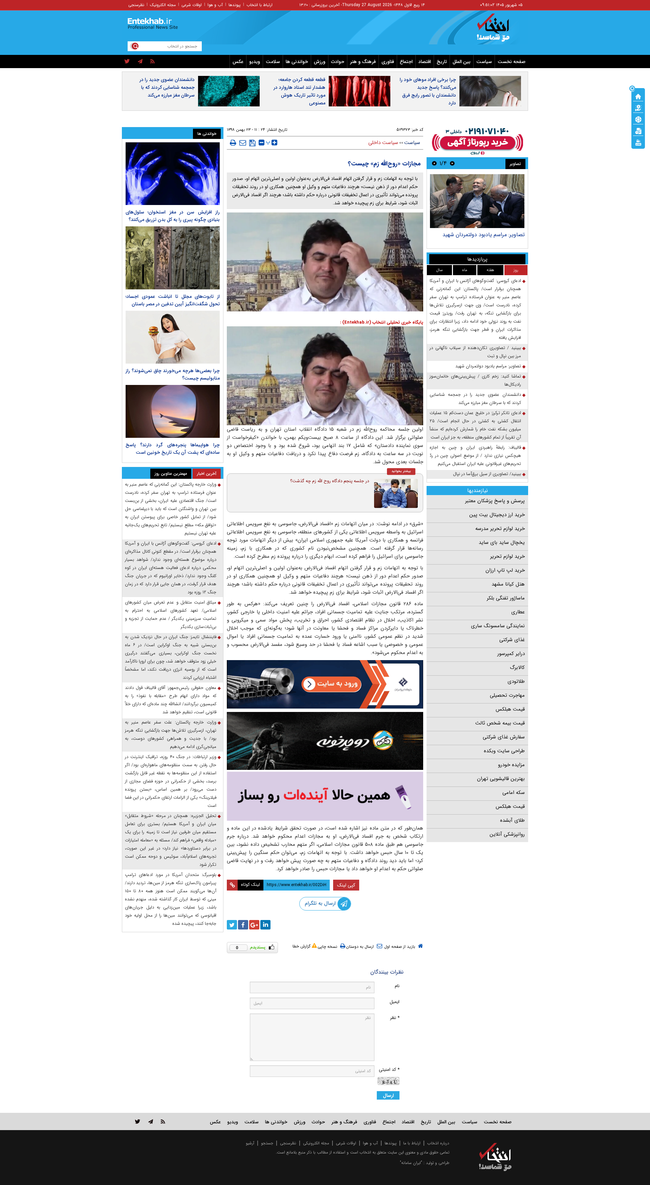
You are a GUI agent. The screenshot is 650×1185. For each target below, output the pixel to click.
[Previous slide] (452, 163)
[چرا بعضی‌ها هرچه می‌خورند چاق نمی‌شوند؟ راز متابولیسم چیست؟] (173, 337)
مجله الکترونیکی (316, 1143)
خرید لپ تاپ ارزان (505, 570)
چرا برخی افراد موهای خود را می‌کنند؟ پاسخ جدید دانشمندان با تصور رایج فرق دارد (428, 91)
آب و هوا (215, 5)
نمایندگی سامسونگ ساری (498, 626)
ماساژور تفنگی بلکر (506, 598)
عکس (238, 61)
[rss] (152, 61)
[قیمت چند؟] (638, 107)
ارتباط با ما (411, 1143)
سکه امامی (513, 793)
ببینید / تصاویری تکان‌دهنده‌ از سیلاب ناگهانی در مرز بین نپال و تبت (475, 352)
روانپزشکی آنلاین (507, 834)
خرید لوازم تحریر (507, 556)
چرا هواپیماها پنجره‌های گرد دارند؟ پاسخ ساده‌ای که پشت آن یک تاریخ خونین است (173, 448)
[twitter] (127, 61)
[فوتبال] (638, 119)
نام (397, 985)
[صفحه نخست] (638, 96)
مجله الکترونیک (163, 5)
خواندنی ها (297, 61)
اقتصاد (424, 61)
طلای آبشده (512, 820)
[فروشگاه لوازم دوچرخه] (325, 741)
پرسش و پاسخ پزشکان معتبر (495, 501)
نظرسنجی (136, 5)
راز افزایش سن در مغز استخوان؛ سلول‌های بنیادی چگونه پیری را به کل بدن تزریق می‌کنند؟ (173, 215)
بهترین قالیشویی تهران (501, 779)
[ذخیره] (252, 143)
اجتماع (406, 61)
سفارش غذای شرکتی (504, 737)
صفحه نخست (511, 61)
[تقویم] (638, 130)
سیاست (484, 61)
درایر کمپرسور (511, 654)
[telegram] (140, 61)
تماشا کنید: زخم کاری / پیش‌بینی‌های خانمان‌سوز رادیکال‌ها (475, 380)
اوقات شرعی (191, 5)
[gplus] (254, 924)
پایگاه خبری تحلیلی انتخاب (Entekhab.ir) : (381, 322)
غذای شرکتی (512, 640)
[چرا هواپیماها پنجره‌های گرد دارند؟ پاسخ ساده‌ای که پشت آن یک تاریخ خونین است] (173, 411)
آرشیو (250, 1143)
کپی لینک (346, 885)
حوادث (337, 61)
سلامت (273, 61)
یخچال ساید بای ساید (502, 542)
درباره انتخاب (438, 1143)
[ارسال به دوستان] (242, 142)
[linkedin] (265, 924)
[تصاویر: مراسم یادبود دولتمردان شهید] (477, 201)
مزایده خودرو (511, 765)
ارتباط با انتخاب (259, 5)
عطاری (518, 612)
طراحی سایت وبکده (504, 751)
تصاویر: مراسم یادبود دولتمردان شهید (483, 234)
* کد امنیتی (389, 1069)
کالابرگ (517, 667)
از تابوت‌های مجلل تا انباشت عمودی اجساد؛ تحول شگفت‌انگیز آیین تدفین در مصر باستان (173, 300)
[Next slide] (434, 163)
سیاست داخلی (383, 143)
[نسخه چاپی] (233, 142)
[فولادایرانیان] (325, 684)
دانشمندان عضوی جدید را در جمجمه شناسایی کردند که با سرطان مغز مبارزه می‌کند (167, 87)
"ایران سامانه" (411, 1163)
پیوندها (235, 5)
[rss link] (163, 1121)
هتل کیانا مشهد (508, 584)
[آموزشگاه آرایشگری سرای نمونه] (325, 796)
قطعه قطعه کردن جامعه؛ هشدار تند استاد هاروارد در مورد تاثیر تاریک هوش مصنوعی (299, 91)
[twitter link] (137, 1121)
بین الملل (462, 61)
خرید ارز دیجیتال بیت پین (497, 515)
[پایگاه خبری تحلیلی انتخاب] (498, 31)
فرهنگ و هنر (363, 61)
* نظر (394, 1017)
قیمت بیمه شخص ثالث (500, 723)
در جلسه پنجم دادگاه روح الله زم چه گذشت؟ (329, 481)
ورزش (319, 61)
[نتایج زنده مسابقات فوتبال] (638, 142)
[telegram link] (150, 1121)
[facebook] (243, 924)
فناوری (388, 61)
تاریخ (442, 61)
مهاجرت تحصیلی (507, 695)
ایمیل (394, 1001)
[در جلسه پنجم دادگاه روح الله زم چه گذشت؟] (396, 493)
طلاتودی (516, 681)
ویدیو (254, 61)
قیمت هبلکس (510, 709)
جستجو (267, 1143)
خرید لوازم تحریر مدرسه (500, 529)
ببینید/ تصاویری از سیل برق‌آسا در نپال (487, 473)
